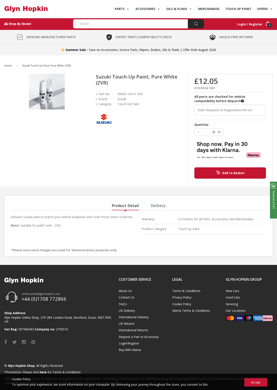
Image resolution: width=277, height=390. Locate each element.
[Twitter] (14, 342)
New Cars (232, 291)
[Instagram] (24, 342)
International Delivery (134, 317)
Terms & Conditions (186, 291)
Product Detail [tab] (125, 205)
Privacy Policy (181, 297)
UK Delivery (127, 310)
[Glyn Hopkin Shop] (35, 9)
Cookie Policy (181, 304)
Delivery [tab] (158, 205)
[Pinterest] (33, 342)
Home (8, 65)
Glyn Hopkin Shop (21, 366)
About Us (125, 291)
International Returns (133, 330)
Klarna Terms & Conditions (191, 310)
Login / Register (249, 24)
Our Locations (236, 310)
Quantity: (201, 124)
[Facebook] (5, 342)
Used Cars (233, 297)
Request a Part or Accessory (139, 337)
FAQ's (123, 304)
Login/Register (129, 343)
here (43, 372)
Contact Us (126, 297)
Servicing (232, 304)
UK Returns (127, 323)
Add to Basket (233, 173)
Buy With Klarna (130, 350)
